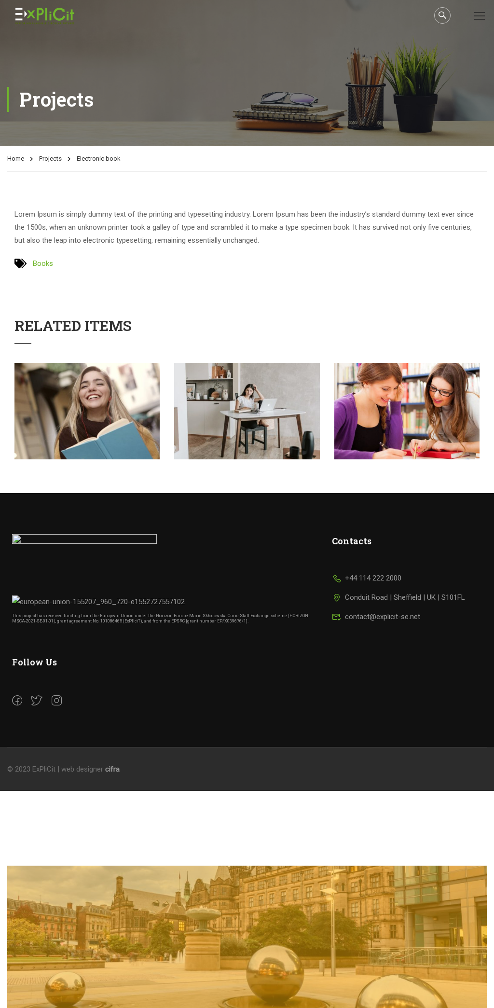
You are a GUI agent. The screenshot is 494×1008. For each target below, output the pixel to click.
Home (15, 158)
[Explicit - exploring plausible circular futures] (51, 16)
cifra (112, 769)
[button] (247, 955)
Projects (50, 158)
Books (43, 263)
